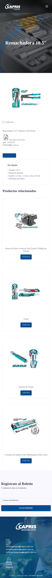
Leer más (26, 257)
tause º (26, 575)
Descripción (9, 155)
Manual (16, 145)
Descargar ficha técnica (17, 140)
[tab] (9, 155)
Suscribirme (26, 508)
